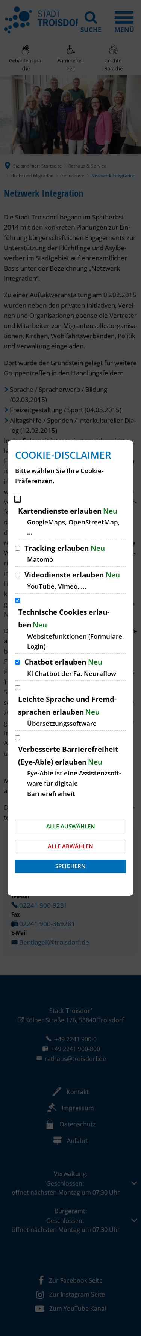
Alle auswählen (70, 826)
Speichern (70, 866)
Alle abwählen (70, 846)
